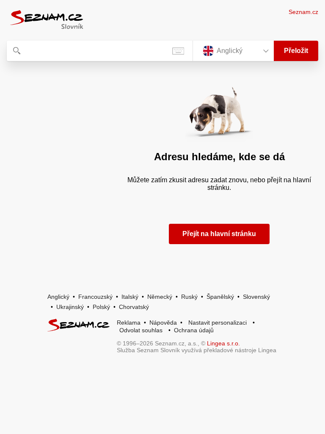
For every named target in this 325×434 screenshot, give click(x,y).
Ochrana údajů (194, 330)
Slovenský (256, 296)
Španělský (220, 296)
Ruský (189, 296)
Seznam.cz (303, 11)
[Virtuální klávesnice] (178, 51)
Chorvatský (134, 306)
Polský (101, 306)
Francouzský (95, 296)
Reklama (128, 322)
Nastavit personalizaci (217, 322)
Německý (159, 296)
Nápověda (163, 322)
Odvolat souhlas (140, 330)
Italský (129, 296)
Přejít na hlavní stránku (219, 233)
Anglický (58, 296)
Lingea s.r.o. (223, 343)
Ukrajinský (70, 306)
